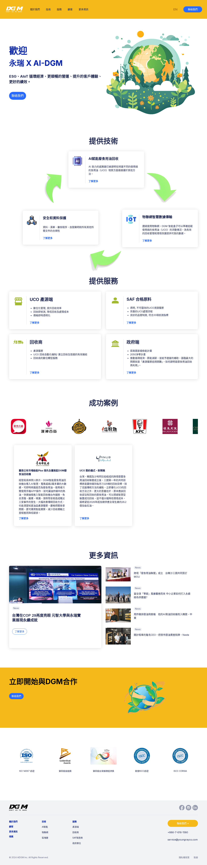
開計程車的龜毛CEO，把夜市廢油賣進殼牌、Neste (161, 634)
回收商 (75, 832)
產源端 (75, 827)
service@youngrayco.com (183, 839)
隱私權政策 (184, 857)
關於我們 (35, 9)
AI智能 (45, 827)
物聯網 (45, 832)
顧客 (70, 9)
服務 (59, 9)
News (16, 608)
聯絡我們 (193, 9)
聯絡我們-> (183, 823)
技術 (48, 9)
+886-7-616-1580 (178, 832)
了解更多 (93, 181)
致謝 (196, 857)
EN (175, 9)
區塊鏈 (45, 837)
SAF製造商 (77, 837)
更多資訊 (83, 9)
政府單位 (76, 843)
